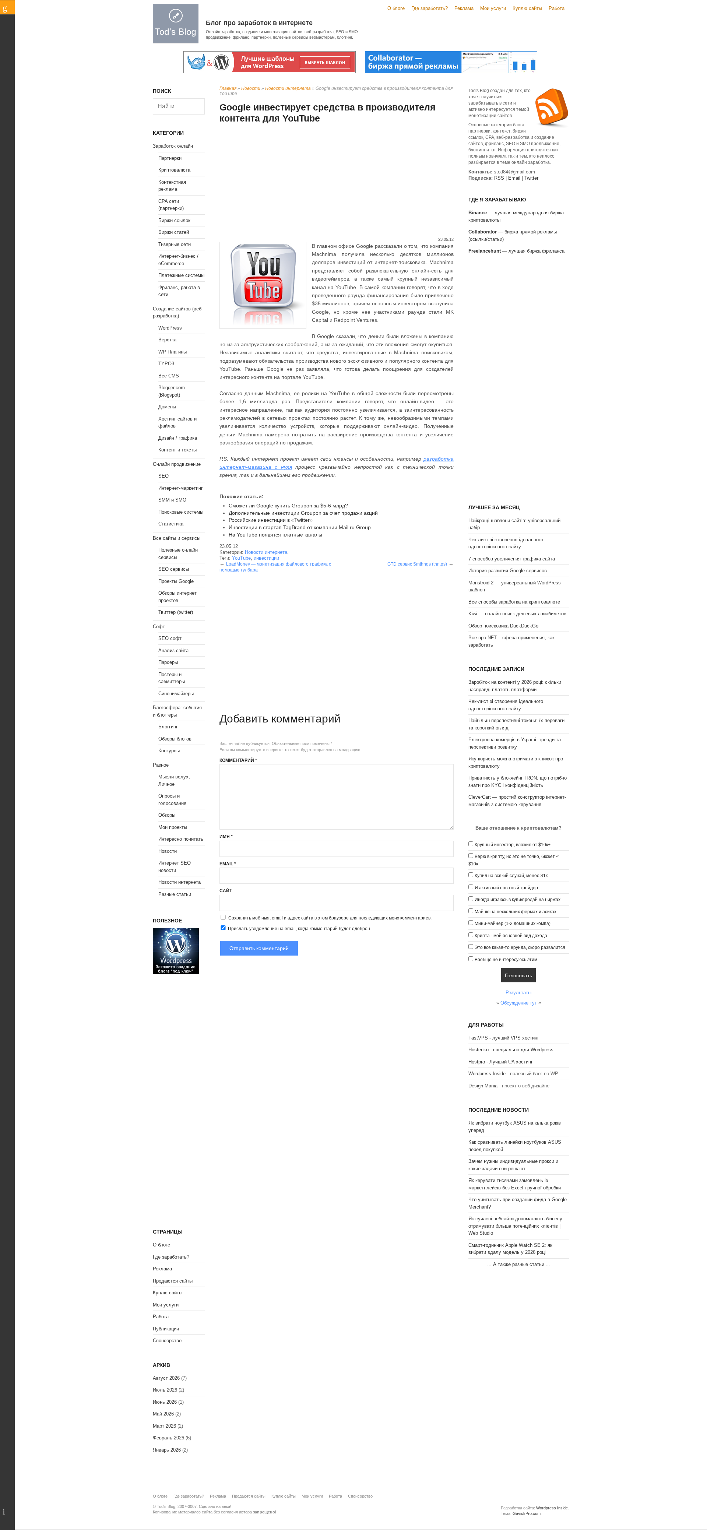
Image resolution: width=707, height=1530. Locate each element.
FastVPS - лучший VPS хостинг (503, 1038)
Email (227, 863)
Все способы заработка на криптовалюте (514, 602)
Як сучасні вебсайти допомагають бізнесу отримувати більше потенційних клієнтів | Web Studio (515, 1226)
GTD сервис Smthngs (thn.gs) (417, 564)
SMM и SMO (172, 500)
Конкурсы (169, 750)
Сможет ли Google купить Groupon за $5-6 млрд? (288, 506)
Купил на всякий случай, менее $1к (511, 875)
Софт (159, 626)
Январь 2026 (167, 1450)
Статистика (170, 524)
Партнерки (170, 158)
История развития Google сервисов (507, 570)
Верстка (167, 339)
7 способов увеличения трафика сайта (511, 559)
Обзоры (166, 815)
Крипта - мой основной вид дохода (511, 935)
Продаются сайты (173, 1281)
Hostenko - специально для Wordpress (510, 1049)
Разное (161, 765)
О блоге (396, 8)
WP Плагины (172, 352)
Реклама (464, 8)
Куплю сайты (527, 8)
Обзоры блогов (174, 739)
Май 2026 (163, 1414)
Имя (226, 836)
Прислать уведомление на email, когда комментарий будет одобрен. (299, 928)
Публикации (166, 1329)
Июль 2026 (165, 1390)
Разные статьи (174, 894)
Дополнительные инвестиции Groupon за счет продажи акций (303, 513)
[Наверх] (7, 1511)
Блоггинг (168, 726)
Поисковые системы (180, 512)
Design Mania (482, 1085)
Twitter (531, 178)
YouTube (241, 558)
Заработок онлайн (173, 146)
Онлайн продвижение (177, 464)
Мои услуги (493, 8)
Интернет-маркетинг (180, 488)
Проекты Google (176, 581)
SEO (163, 476)
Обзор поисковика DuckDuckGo (503, 626)
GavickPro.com (527, 1513)
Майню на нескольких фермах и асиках (515, 911)
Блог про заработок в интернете (259, 23)
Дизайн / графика (177, 438)
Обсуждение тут (518, 1003)
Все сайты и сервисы (176, 538)
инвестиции (266, 558)
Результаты (518, 992)
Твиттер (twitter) (175, 612)
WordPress (170, 328)
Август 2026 (166, 1378)
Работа (556, 8)
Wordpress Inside (487, 1073)
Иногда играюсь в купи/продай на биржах (517, 899)
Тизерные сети (174, 244)
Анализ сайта (173, 650)
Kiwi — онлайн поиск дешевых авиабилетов (517, 613)
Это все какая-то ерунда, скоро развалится (520, 947)
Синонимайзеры (176, 693)
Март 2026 (164, 1426)
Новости (250, 88)
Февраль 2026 (168, 1438)
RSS (499, 178)
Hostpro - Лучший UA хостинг (500, 1062)
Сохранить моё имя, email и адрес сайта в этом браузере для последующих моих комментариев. (330, 918)
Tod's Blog (175, 23)
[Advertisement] (336, 181)
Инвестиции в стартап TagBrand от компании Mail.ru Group (300, 527)
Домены (167, 406)
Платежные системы (181, 275)
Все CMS (168, 376)
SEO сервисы (173, 569)
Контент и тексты (177, 450)
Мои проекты (172, 827)
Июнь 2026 (165, 1402)
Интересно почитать (180, 839)
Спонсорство (167, 1340)
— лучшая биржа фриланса (516, 251)
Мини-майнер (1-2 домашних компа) (513, 923)
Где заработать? (429, 8)
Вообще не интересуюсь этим (506, 959)
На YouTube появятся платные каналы (275, 535)
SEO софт (170, 638)
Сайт (225, 890)
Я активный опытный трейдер (506, 887)
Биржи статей (173, 232)
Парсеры (168, 662)
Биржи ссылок (174, 220)
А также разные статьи (518, 1264)
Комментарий (238, 760)
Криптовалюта (174, 170)
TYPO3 (166, 363)
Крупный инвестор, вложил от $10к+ (513, 844)
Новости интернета (288, 88)
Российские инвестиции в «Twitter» (271, 520)
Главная (227, 88)
